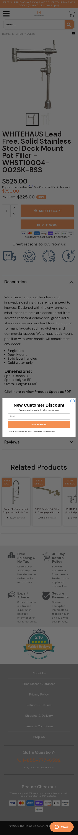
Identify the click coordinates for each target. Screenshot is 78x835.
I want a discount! (39, 424)
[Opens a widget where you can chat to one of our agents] (62, 827)
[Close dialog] (72, 401)
